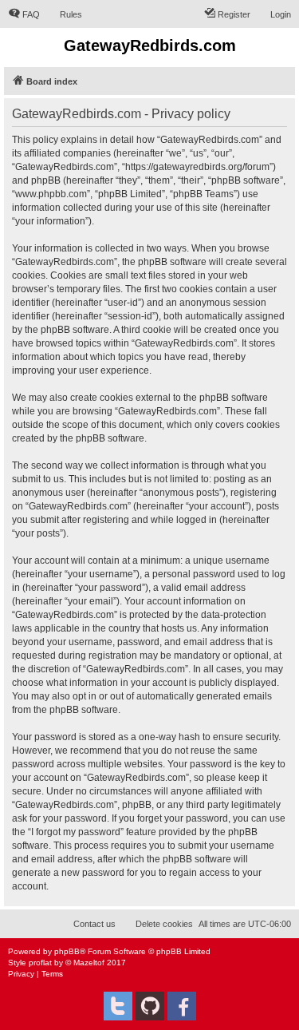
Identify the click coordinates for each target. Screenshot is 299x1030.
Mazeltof (88, 962)
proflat (40, 962)
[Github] (150, 1006)
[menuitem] (24, 14)
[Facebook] (181, 1006)
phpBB (67, 951)
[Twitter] (118, 1006)
